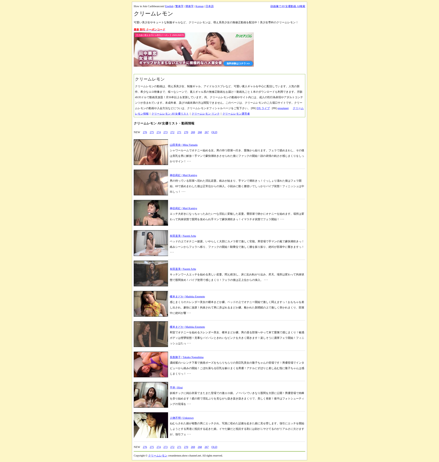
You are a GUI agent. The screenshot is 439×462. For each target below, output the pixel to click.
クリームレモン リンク (206, 113)
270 (186, 132)
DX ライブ (263, 108)
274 (159, 132)
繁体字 (179, 6)
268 (200, 132)
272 (172, 132)
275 (152, 132)
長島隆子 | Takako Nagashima (187, 357)
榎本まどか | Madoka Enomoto (187, 296)
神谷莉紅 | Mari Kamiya (183, 175)
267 (207, 132)
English (169, 6)
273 (165, 132)
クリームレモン (157, 455)
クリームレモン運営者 (236, 113)
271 (179, 132)
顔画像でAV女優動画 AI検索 (287, 6)
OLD (214, 132)
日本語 (209, 6)
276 (145, 132)
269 (193, 132)
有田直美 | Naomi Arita (183, 235)
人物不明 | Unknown (182, 417)
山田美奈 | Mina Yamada (184, 144)
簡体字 (189, 6)
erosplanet (283, 108)
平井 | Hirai (176, 387)
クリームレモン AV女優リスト (170, 113)
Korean (199, 6)
